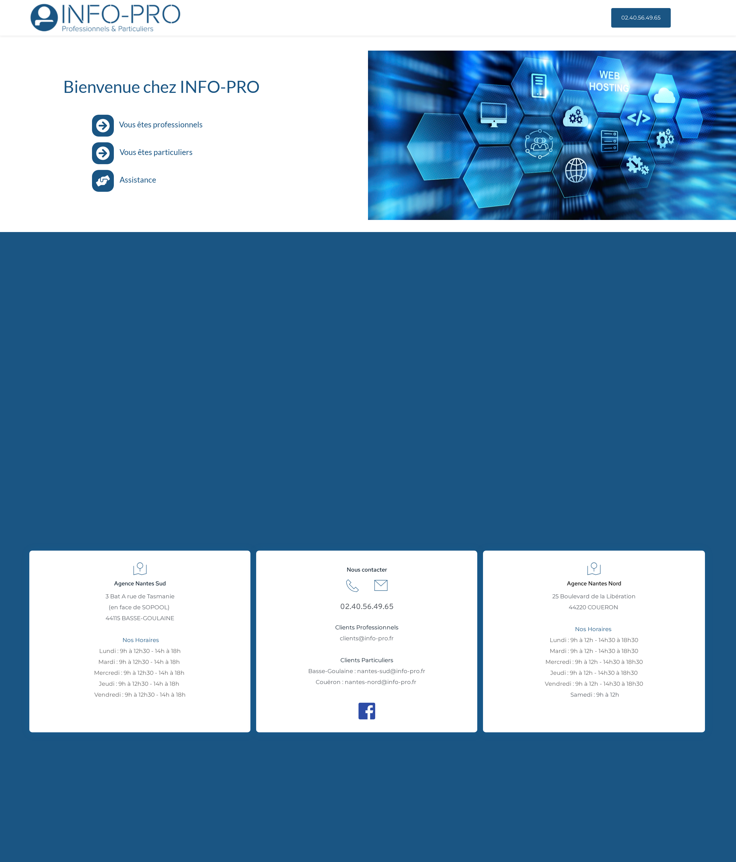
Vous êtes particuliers (156, 152)
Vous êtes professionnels (161, 124)
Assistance (138, 179)
